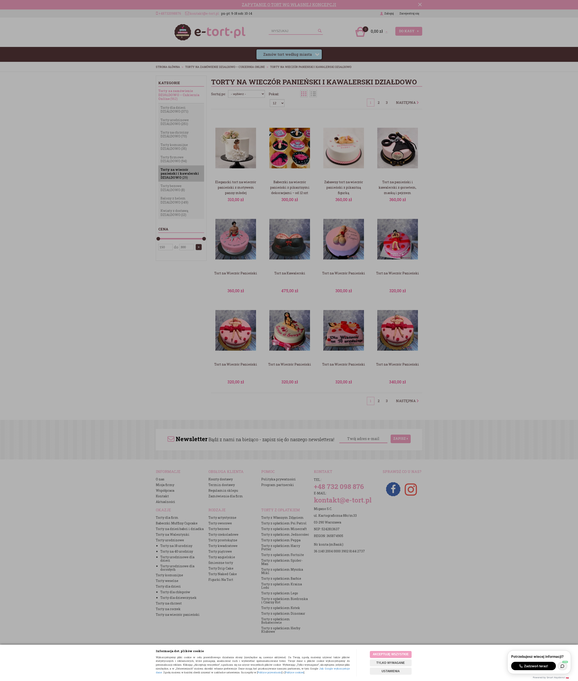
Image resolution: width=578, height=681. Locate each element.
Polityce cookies (294, 672)
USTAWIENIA (391, 671)
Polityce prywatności (270, 672)
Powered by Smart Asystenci (551, 677)
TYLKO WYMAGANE (390, 663)
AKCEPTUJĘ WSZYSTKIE (391, 654)
